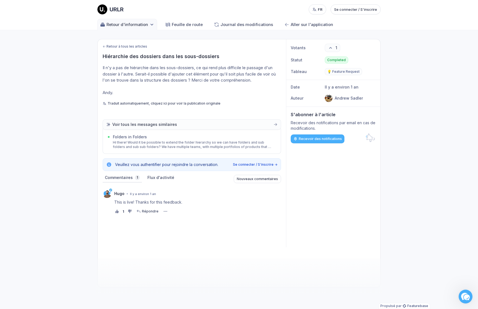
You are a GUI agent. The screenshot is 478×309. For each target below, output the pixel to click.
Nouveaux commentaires (257, 179)
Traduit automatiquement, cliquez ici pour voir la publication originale (164, 103)
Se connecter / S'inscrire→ (255, 164)
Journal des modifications (246, 24)
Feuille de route (187, 24)
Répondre (150, 211)
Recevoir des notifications (320, 139)
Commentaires (121, 177)
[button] (465, 296)
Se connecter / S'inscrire (355, 9)
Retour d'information (127, 24)
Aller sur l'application (312, 24)
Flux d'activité (160, 177)
